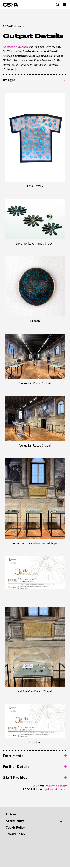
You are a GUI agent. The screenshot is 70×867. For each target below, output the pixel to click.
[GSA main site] (10, 5)
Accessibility (15, 821)
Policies (11, 814)
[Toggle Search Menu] (57, 5)
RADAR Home (12, 26)
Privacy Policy (15, 834)
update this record (55, 789)
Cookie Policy (15, 827)
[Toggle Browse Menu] (64, 5)
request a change (56, 785)
